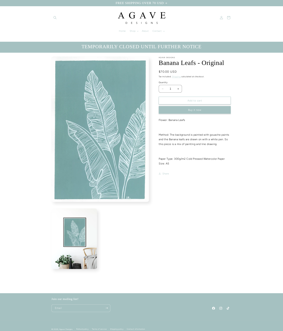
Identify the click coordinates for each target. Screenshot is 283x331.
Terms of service (99, 329)
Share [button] (165, 173)
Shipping (176, 76)
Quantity (163, 82)
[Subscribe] (106, 308)
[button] (55, 17)
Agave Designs (66, 329)
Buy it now (194, 109)
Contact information (136, 329)
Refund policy (82, 329)
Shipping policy (117, 329)
